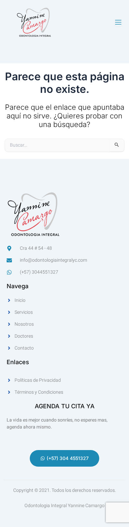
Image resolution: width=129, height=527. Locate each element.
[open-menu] (118, 22)
